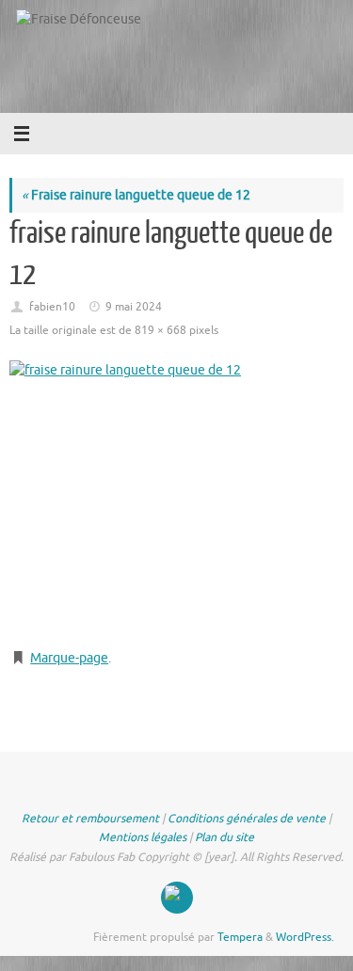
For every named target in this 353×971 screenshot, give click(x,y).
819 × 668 (160, 330)
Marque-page (69, 658)
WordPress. (305, 937)
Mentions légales (142, 837)
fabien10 (52, 306)
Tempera (240, 937)
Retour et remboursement (90, 818)
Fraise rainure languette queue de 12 (136, 195)
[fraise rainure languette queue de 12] (176, 496)
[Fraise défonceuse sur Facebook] (177, 898)
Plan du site (224, 837)
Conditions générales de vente (247, 818)
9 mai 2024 (133, 306)
